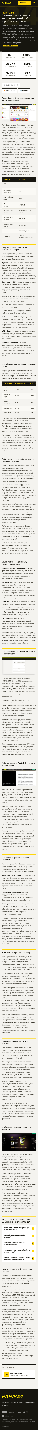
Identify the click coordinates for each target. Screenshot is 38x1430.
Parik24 (33, 376)
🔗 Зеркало (24, 90)
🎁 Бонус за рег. (9, 90)
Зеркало (5, 1406)
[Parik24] (9, 3)
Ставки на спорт (17, 1403)
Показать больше (10, 46)
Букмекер (5, 1403)
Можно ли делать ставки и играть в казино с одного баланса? (18, 1258)
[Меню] (34, 3)
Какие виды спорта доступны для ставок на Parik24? (18, 1229)
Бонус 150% (24, 3)
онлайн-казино (8, 128)
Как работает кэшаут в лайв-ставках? (18, 1236)
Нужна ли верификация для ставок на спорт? (18, 1243)
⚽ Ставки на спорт (11, 85)
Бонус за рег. (30, 1403)
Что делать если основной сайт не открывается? (18, 1251)
